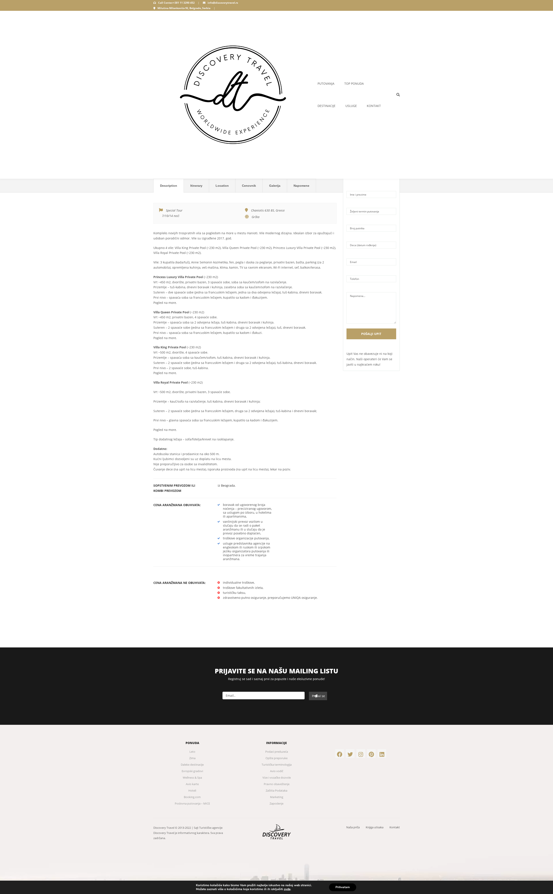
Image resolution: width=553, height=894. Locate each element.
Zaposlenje (276, 803)
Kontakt (374, 106)
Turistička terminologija (277, 765)
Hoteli (192, 790)
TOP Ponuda (354, 83)
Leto (192, 752)
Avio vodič (276, 771)
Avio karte (192, 784)
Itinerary (196, 185)
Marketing (276, 797)
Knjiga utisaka (374, 827)
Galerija (274, 185)
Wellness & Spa (192, 777)
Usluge (351, 106)
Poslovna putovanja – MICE (192, 803)
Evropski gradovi (192, 771)
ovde (287, 889)
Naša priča (353, 827)
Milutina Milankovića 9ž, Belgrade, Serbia (184, 8)
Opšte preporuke (276, 758)
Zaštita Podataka (276, 790)
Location (222, 185)
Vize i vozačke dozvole (276, 777)
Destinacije (326, 106)
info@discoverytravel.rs (223, 3)
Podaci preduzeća (276, 752)
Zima (192, 758)
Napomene (301, 185)
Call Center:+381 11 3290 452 (176, 3)
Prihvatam (342, 887)
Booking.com (192, 797)
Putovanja (326, 83)
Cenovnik (249, 185)
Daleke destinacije (192, 765)
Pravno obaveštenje (276, 784)
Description (168, 185)
